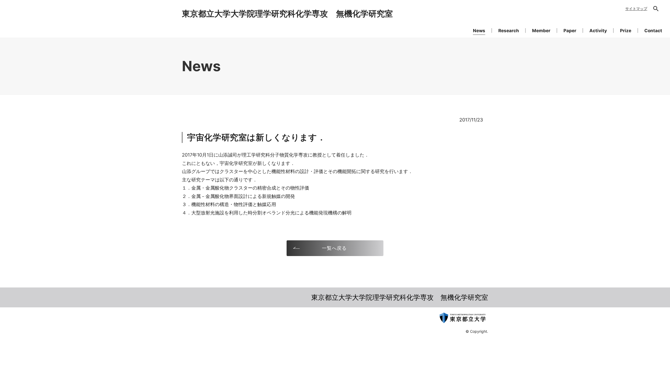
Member (541, 30)
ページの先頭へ (504, 301)
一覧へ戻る (334, 248)
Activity (598, 30)
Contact (653, 30)
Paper (569, 30)
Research (508, 30)
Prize (625, 30)
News (479, 30)
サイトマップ (636, 8)
